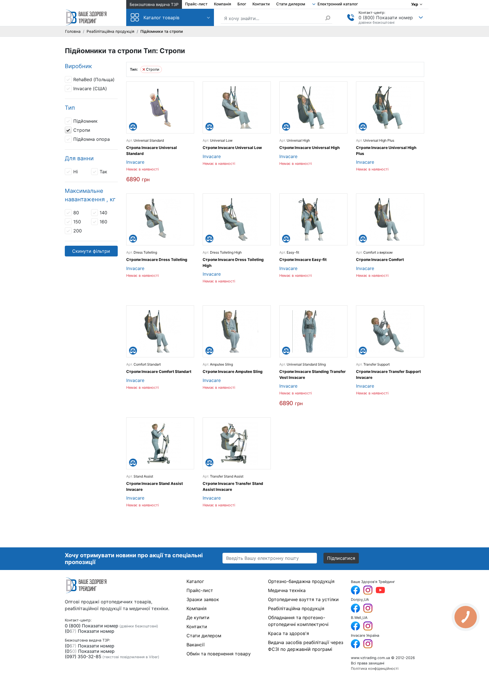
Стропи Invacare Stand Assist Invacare (154, 486)
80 (76, 212)
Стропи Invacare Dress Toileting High (233, 262)
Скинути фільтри (91, 251)
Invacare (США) (90, 88)
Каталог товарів (161, 17)
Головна (73, 31)
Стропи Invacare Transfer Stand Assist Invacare (233, 486)
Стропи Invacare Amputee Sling (233, 371)
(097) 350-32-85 (83, 656)
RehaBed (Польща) (94, 79)
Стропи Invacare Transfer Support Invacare (388, 374)
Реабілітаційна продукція (110, 31)
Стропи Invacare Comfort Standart (158, 371)
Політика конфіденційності (374, 668)
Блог (241, 4)
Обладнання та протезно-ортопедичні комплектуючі (298, 621)
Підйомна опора (91, 139)
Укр (414, 4)
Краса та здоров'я (288, 633)
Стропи (81, 130)
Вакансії (195, 644)
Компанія (222, 4)
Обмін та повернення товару (218, 654)
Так (103, 171)
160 (103, 221)
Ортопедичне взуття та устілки (303, 599)
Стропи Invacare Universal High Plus (386, 150)
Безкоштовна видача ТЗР (154, 4)
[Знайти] (328, 17)
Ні (75, 171)
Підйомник (85, 121)
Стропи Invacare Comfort (380, 259)
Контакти (261, 4)
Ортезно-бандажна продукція (301, 581)
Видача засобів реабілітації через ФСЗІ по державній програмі (305, 646)
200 (77, 231)
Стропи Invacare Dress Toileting (156, 259)
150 (77, 221)
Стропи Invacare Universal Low (232, 147)
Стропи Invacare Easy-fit (303, 259)
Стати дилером (290, 4)
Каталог (195, 581)
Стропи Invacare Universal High (309, 147)
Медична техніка (287, 590)
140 (103, 212)
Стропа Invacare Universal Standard (151, 150)
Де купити (197, 617)
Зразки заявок (202, 599)
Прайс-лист (196, 4)
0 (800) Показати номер (386, 17)
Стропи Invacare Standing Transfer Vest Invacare (312, 374)
